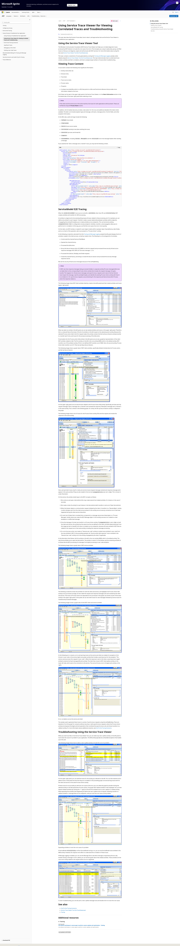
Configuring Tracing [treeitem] (7, 28)
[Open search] (173, 12)
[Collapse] (30, 20)
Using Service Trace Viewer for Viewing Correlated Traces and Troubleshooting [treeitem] (16, 39)
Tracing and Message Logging (102, 56)
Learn (60, 20)
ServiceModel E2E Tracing (157, 27)
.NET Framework (71, 20)
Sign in (176, 12)
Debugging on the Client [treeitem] (10, 47)
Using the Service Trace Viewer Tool (159, 23)
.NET (64, 20)
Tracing (63, 912)
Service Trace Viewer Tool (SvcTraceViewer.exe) (75, 53)
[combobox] (16, 22)
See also (153, 31)
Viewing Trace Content (156, 25)
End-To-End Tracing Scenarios (104, 728)
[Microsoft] (3, 12)
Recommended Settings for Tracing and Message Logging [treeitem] (14, 53)
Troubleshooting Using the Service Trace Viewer (162, 29)
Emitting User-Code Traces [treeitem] (10, 50)
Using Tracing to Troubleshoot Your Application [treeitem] (15, 35)
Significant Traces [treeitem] (8, 45)
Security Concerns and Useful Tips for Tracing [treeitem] (13, 57)
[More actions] (120, 21)
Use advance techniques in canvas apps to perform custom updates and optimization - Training (81, 925)
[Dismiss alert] (177, 3)
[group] (90, 177)
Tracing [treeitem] (4, 25)
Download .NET (174, 16)
